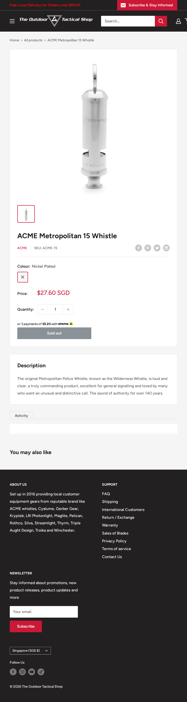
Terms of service (116, 548)
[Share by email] (166, 247)
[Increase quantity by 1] (68, 309)
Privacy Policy (114, 541)
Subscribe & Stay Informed (151, 5)
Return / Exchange (118, 517)
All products (33, 40)
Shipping (110, 501)
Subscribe (26, 626)
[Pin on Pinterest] (147, 247)
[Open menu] (12, 21)
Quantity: (25, 309)
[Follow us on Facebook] (13, 671)
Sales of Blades (115, 533)
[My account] (178, 21)
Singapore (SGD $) (26, 650)
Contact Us (112, 556)
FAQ (106, 493)
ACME (22, 248)
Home (14, 40)
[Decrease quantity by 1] (42, 309)
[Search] (161, 21)
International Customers (123, 509)
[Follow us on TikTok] (40, 671)
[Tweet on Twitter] (157, 247)
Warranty (110, 525)
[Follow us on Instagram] (22, 671)
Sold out (54, 333)
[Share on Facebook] (138, 247)
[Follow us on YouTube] (31, 671)
